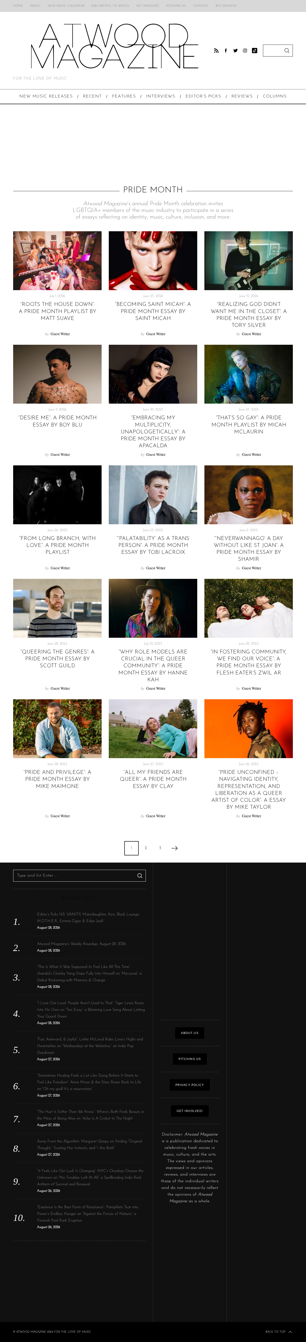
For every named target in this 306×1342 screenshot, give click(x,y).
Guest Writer (60, 333)
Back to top (275, 1332)
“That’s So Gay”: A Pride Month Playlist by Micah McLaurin (248, 425)
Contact (200, 6)
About (35, 6)
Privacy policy (189, 1085)
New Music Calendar (66, 6)
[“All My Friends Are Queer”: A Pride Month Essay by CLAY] (153, 728)
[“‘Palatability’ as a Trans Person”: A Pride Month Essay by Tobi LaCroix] (153, 494)
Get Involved (147, 6)
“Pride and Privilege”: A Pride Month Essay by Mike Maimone (57, 779)
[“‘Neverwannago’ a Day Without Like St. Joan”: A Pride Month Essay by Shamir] (248, 494)
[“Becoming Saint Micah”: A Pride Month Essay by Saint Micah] (153, 260)
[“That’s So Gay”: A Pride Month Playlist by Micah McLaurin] (248, 374)
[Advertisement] (153, 144)
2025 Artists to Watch (110, 6)
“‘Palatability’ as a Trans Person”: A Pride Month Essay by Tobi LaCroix (153, 545)
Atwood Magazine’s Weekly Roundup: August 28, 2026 (81, 944)
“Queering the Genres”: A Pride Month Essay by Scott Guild (57, 659)
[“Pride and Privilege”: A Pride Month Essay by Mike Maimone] (57, 728)
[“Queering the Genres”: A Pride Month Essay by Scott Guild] (57, 608)
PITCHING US (190, 1059)
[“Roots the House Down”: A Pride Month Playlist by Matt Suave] (57, 260)
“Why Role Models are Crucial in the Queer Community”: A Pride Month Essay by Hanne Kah (153, 666)
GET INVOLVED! (190, 1111)
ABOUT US (189, 1033)
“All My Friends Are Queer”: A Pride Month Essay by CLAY (153, 779)
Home (18, 6)
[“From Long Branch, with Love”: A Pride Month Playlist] (57, 494)
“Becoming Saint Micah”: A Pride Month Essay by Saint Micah (153, 311)
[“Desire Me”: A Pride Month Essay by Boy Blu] (57, 374)
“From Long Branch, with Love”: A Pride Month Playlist (57, 545)
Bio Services (226, 6)
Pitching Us (176, 6)
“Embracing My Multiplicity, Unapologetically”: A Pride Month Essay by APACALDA (153, 432)
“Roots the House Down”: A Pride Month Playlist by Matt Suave (57, 311)
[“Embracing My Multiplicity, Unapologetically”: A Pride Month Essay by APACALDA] (153, 374)
